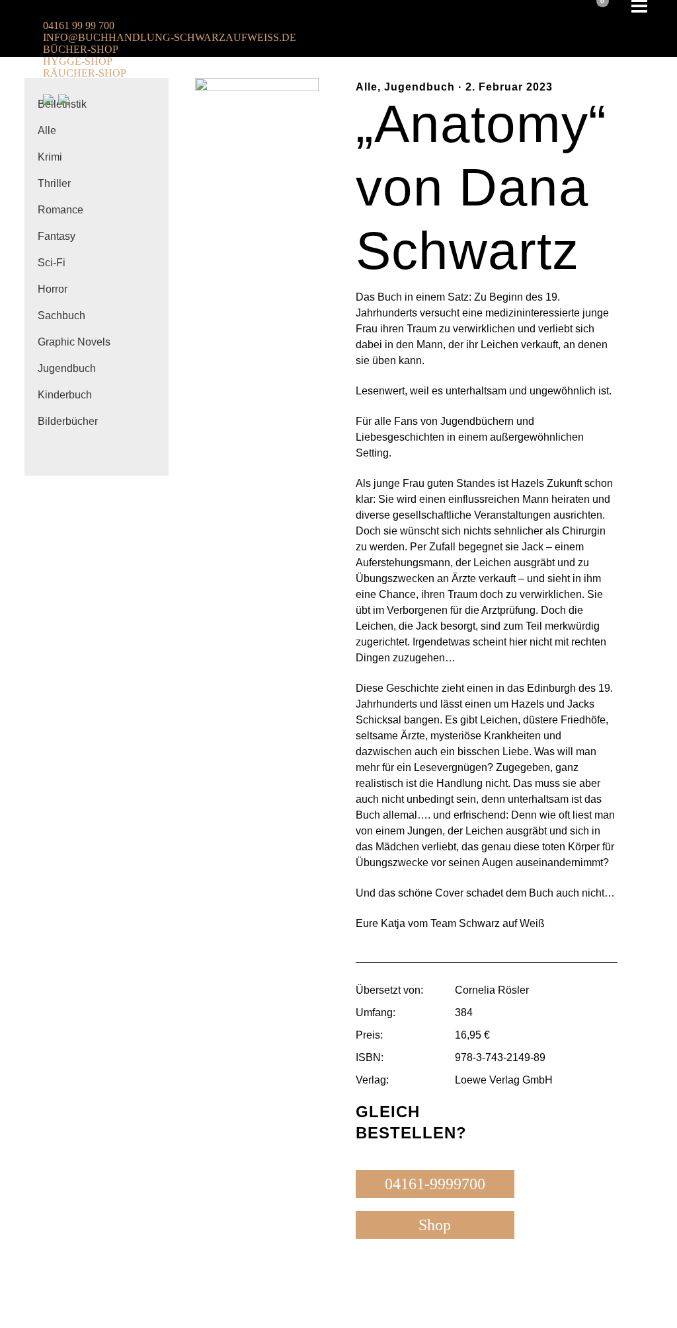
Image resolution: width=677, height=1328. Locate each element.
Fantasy (56, 236)
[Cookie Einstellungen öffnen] (29, 1311)
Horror (52, 289)
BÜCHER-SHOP (80, 49)
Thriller (54, 183)
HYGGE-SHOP (77, 61)
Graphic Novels (74, 342)
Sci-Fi (51, 262)
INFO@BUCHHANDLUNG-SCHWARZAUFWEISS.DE (169, 37)
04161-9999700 (435, 1184)
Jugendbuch (67, 368)
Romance (60, 209)
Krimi (50, 157)
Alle (47, 130)
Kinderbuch (65, 394)
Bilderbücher (68, 421)
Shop (434, 1225)
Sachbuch (61, 315)
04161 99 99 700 (78, 25)
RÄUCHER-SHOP (84, 73)
